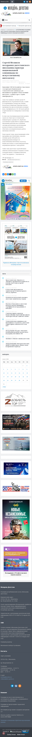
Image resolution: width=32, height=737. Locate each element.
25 (7, 380)
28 (19, 380)
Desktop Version (11, 734)
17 (3, 376)
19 (11, 376)
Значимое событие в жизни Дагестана (18, 338)
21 (19, 376)
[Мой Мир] (8, 174)
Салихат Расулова (14, 80)
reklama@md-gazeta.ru (7, 679)
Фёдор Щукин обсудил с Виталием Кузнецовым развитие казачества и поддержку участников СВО (17, 332)
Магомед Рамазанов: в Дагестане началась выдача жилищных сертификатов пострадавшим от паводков (16, 306)
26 (11, 380)
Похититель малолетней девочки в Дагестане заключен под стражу (17, 298)
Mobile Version (21, 734)
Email (28, 83)
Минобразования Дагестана (14, 159)
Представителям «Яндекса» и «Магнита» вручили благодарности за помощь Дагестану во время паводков (17, 282)
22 (23, 376)
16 (27, 373)
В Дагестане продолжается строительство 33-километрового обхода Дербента (16, 291)
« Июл (4, 387)
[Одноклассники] (6, 174)
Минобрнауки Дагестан (8, 162)
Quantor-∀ (6, 731)
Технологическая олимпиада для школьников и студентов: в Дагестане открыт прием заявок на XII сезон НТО (17, 323)
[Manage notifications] (3, 733)
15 (23, 373)
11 (7, 373)
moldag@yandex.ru (6, 677)
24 (3, 380)
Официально (21, 82)
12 (11, 373)
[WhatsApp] (13, 174)
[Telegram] (15, 174)
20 (15, 376)
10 (3, 373)
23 (27, 376)
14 (19, 373)
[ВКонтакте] (3, 174)
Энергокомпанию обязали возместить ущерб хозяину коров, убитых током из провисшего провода (17, 345)
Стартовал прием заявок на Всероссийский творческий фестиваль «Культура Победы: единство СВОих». (18, 315)
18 (7, 376)
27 (15, 380)
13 (15, 373)
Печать (22, 83)
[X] (10, 174)
